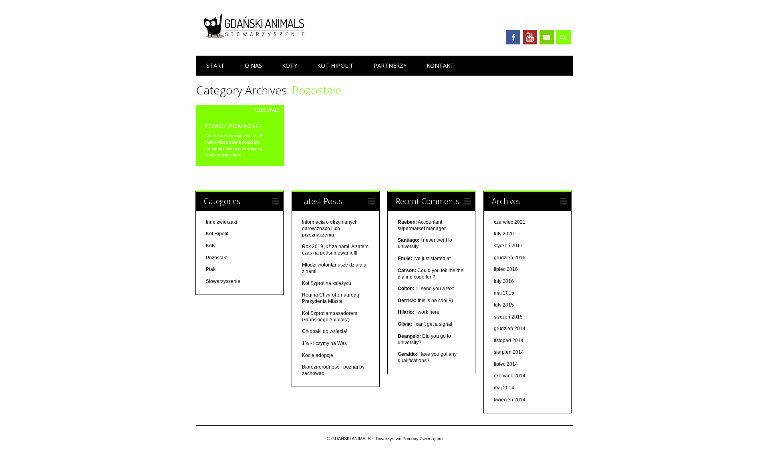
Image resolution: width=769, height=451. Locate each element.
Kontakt (440, 65)
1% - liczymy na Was (324, 343)
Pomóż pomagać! (232, 126)
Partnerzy (390, 65)
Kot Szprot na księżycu (326, 283)
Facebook (513, 37)
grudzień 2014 (509, 328)
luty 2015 (504, 305)
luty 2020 (504, 234)
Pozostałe (267, 110)
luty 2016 (504, 281)
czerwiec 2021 (509, 222)
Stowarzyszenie (223, 281)
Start (215, 65)
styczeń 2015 (508, 317)
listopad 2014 (508, 340)
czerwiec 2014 (509, 376)
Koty (289, 65)
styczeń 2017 (508, 246)
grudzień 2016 (509, 258)
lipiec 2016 (506, 269)
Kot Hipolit (335, 65)
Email (547, 37)
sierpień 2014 (509, 352)
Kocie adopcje (317, 355)
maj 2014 (504, 388)
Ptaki (211, 269)
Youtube (530, 37)
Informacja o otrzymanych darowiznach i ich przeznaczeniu (330, 228)
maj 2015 (504, 293)
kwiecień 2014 (509, 400)
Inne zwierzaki (221, 222)
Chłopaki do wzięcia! (324, 331)
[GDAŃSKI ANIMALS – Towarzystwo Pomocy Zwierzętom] (256, 41)
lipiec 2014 (506, 364)
